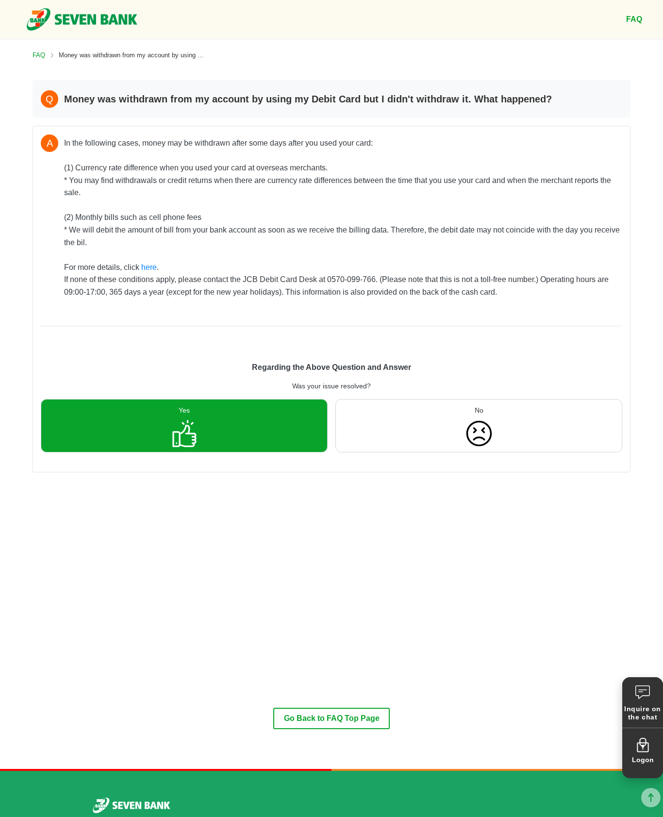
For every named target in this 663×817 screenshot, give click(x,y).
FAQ (39, 55)
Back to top (651, 797)
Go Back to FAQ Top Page (332, 718)
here (149, 267)
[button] (642, 702)
